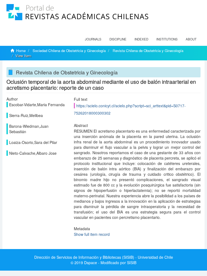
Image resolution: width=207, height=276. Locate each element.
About (191, 39)
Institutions (167, 39)
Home (21, 50)
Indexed (141, 39)
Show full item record (92, 234)
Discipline (117, 39)
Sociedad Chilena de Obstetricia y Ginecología (69, 50)
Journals (93, 39)
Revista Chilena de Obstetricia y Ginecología (148, 50)
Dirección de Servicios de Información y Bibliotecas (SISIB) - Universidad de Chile (103, 257)
